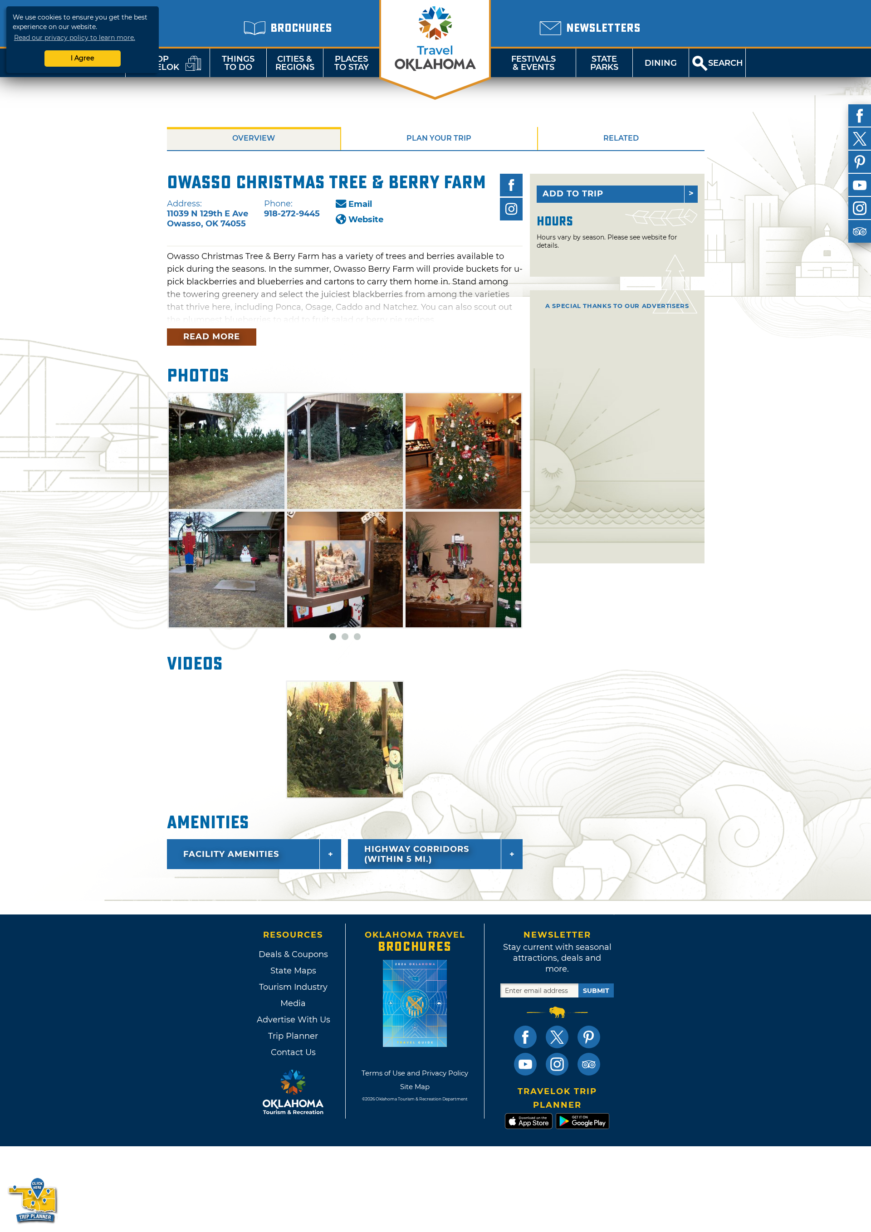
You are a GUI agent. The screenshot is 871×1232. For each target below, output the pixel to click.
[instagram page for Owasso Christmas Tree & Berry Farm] (511, 209)
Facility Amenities (231, 854)
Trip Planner (293, 1036)
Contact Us (293, 1052)
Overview (253, 138)
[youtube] (859, 185)
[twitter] (859, 138)
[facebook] (859, 115)
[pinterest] (859, 162)
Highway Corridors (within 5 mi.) (416, 854)
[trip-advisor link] (588, 1064)
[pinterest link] (588, 1037)
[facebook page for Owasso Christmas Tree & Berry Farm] (511, 185)
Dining (661, 63)
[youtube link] (525, 1064)
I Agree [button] (82, 58)
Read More (211, 337)
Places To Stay (351, 63)
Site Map (415, 1086)
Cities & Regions (294, 63)
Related (621, 138)
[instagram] (859, 208)
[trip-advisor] (859, 231)
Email (360, 204)
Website (365, 220)
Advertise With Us (293, 1020)
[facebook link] (525, 1037)
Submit (596, 991)
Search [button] (725, 63)
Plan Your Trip (438, 138)
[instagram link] (557, 1064)
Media (293, 1003)
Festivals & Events (533, 63)
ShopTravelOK (156, 63)
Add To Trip (573, 194)
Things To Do (238, 63)
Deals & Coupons (293, 954)
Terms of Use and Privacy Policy (415, 1073)
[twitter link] (557, 1037)
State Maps (293, 971)
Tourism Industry (293, 987)
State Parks (604, 63)
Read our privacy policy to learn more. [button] (74, 38)
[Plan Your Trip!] (33, 1200)
